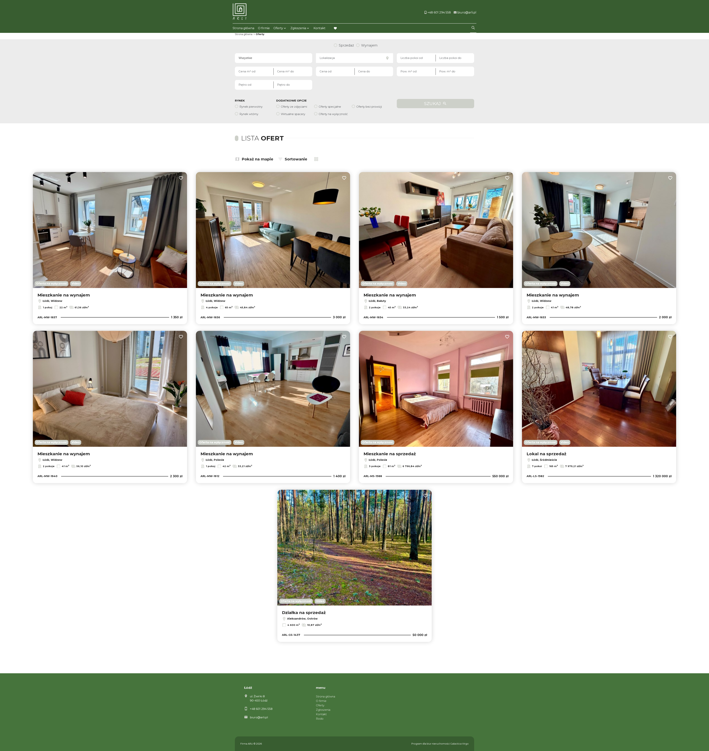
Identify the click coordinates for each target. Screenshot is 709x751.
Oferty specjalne (330, 106)
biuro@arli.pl (259, 717)
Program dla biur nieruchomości (430, 743)
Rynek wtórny (248, 114)
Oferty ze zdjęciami (294, 106)
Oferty (278, 28)
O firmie (264, 28)
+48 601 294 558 (261, 709)
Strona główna (243, 28)
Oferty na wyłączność (333, 114)
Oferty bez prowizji (369, 106)
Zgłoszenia (323, 709)
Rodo (319, 718)
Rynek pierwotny (251, 106)
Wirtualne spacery (293, 114)
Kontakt (320, 28)
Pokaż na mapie (257, 159)
